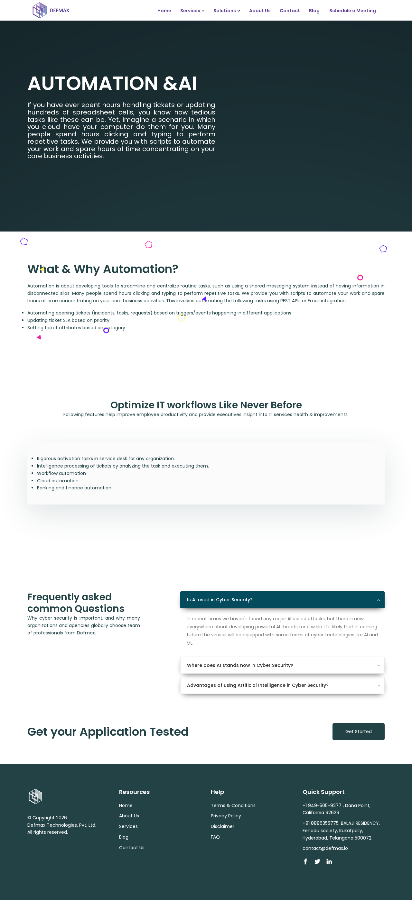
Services (190, 10)
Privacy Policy (226, 816)
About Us (260, 10)
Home (164, 10)
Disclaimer (222, 826)
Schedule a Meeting (352, 10)
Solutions (224, 10)
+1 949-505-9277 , (323, 805)
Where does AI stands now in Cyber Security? (240, 665)
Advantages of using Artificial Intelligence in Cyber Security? (258, 685)
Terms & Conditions (233, 805)
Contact (290, 10)
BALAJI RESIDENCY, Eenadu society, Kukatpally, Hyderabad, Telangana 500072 (341, 830)
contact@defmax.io (325, 848)
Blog (314, 10)
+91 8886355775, (321, 823)
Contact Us (132, 847)
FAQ (215, 837)
